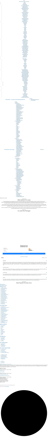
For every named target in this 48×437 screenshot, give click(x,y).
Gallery (17, 192)
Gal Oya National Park (25, 71)
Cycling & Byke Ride (19, 145)
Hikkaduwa (25, 27)
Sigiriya (25, 34)
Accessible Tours (18, 104)
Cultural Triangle (25, 45)
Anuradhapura (25, 22)
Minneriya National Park (25, 74)
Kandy (25, 64)
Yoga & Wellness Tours (25, 20)
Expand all (43, 257)
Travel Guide (24, 90)
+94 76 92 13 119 (2, 370)
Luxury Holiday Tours (25, 13)
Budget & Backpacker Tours (25, 8)
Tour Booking (42, 149)
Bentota (25, 24)
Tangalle (25, 35)
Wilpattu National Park (19, 176)
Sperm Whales (26, 83)
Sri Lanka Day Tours (24, 21)
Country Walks (25, 44)
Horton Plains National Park (20, 171)
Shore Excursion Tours (25, 15)
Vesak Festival (25, 89)
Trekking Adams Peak (25, 54)
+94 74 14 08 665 (33, 100)
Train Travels (25, 53)
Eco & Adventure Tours (19, 108)
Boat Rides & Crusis (25, 42)
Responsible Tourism (25, 52)
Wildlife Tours (18, 119)
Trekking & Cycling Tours (25, 19)
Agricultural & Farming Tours (25, 5)
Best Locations (24, 58)
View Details (24, 253)
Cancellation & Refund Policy (25, 97)
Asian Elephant (26, 82)
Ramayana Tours (18, 114)
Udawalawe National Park (25, 75)
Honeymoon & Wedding (25, 50)
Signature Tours (25, 16)
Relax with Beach (18, 151)
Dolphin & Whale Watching (25, 46)
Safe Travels (23, 99)
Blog (25, 92)
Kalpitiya (25, 29)
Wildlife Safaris (18, 155)
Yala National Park (18, 177)
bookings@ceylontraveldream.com (4, 375)
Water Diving (25, 55)
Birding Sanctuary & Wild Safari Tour (24, 246)
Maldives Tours (17, 156)
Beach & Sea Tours (25, 6)
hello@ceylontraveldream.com (35, 99)
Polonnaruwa (25, 33)
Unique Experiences (25, 79)
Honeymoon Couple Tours (25, 12)
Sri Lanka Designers (6, 386)
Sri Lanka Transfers (19, 193)
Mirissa (17, 130)
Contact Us (25, 91)
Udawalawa (25, 36)
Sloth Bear (25, 85)
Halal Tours (25, 10)
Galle (25, 26)
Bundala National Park (25, 70)
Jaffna (25, 28)
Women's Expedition (25, 80)
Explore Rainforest (25, 47)
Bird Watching (25, 41)
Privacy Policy (25, 95)
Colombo (25, 61)
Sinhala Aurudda (25, 88)
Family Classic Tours (19, 109)
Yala (25, 38)
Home (24, 2)
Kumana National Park (25, 73)
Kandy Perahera (25, 87)
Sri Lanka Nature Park (24, 69)
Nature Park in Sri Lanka (4, 357)
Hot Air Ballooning (18, 150)
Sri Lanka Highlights (24, 78)
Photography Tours (25, 14)
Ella (16, 125)
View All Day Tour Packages (24, 256)
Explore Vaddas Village (25, 48)
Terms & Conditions (25, 96)
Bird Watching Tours (25, 7)
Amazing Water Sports (19, 140)
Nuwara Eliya (25, 31)
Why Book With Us (8, 99)
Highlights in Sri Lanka (4, 354)
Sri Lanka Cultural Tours (25, 18)
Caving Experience (25, 43)
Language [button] (30, 98)
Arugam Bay (25, 23)
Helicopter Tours (25, 11)
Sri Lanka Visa (25, 94)
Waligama (25, 37)
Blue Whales (19, 182)
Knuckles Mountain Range (19, 172)
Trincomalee (18, 135)
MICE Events (18, 187)
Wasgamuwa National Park (25, 76)
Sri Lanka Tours (17, 103)
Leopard (26, 84)
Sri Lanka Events (24, 86)
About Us (24, 3)
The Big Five (25, 81)
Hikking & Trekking (25, 49)
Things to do (24, 39)
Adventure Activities (25, 40)
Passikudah (25, 32)
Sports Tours (25, 17)
